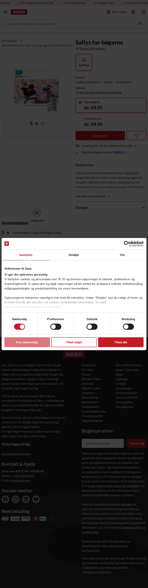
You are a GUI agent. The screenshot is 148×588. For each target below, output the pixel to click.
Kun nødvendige (27, 342)
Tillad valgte (74, 342)
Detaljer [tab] (74, 254)
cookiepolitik (52, 307)
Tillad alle (120, 342)
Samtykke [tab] (25, 254)
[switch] (55, 327)
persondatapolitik (25, 307)
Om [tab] (122, 254)
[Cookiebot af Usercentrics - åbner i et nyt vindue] (127, 243)
